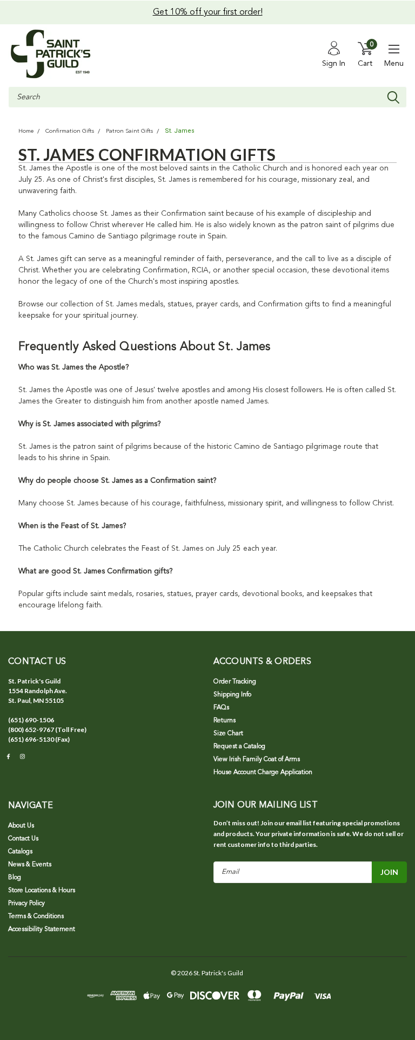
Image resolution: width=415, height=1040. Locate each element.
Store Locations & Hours (41, 890)
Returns (224, 720)
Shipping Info (232, 695)
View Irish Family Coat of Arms (256, 759)
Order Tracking (234, 682)
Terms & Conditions (36, 916)
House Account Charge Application (262, 772)
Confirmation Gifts (69, 131)
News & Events (29, 864)
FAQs (221, 707)
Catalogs (20, 852)
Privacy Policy (26, 903)
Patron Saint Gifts (129, 131)
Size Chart (228, 733)
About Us (21, 826)
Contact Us (23, 839)
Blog (14, 877)
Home (26, 131)
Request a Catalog (239, 746)
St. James (180, 130)
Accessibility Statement (41, 929)
